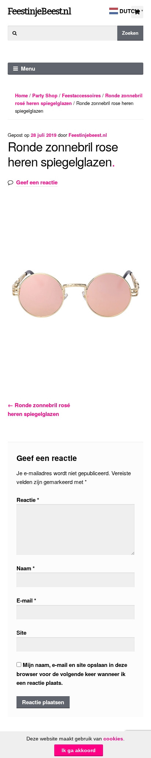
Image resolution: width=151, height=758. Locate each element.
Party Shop (45, 95)
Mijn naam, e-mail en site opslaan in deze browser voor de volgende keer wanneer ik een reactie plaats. (71, 674)
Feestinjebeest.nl (88, 135)
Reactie (27, 500)
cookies (113, 739)
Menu (28, 68)
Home (21, 95)
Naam (25, 568)
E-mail (26, 600)
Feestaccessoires (81, 95)
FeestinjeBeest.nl (39, 11)
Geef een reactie (37, 182)
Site (21, 632)
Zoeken (130, 33)
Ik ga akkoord (79, 750)
